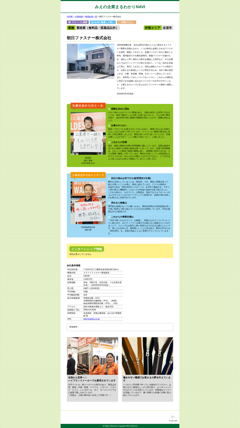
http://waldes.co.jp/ (91, 319)
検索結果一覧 (91, 17)
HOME (70, 17)
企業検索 (79, 17)
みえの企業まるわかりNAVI (120, 7)
